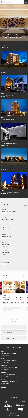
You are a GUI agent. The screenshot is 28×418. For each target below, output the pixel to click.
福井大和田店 (4, 365)
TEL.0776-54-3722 (5, 376)
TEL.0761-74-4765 (5, 383)
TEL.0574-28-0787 (5, 391)
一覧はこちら (24, 205)
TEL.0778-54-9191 (5, 362)
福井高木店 (3, 372)
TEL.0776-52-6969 (5, 369)
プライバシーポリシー (14, 413)
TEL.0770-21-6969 (5, 355)
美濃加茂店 (3, 387)
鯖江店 (2, 358)
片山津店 (3, 379)
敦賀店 (2, 351)
